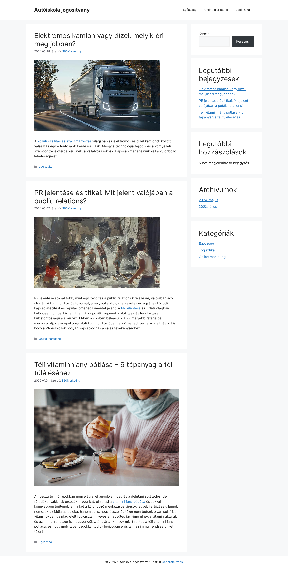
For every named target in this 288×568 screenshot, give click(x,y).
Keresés (205, 34)
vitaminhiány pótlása (129, 501)
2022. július (208, 207)
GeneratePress (172, 562)
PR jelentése (131, 308)
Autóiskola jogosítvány (62, 10)
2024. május (208, 200)
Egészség (190, 10)
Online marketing (216, 10)
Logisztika (243, 10)
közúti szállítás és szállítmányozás (64, 141)
